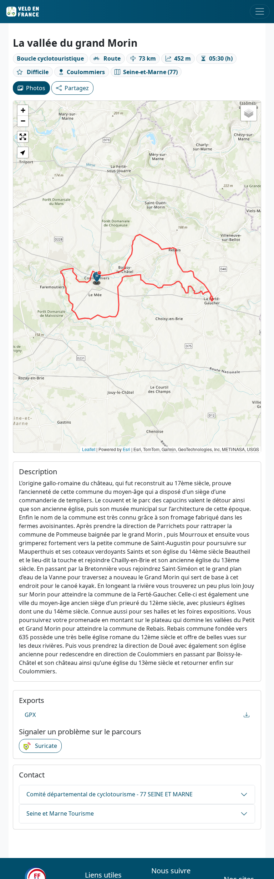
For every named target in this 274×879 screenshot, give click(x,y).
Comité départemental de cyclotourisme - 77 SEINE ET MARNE (109, 794)
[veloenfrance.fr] (22, 11)
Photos (35, 88)
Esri (126, 449)
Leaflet (88, 449)
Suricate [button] (45, 746)
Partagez (77, 88)
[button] (97, 278)
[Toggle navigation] (260, 11)
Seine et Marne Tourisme (60, 813)
